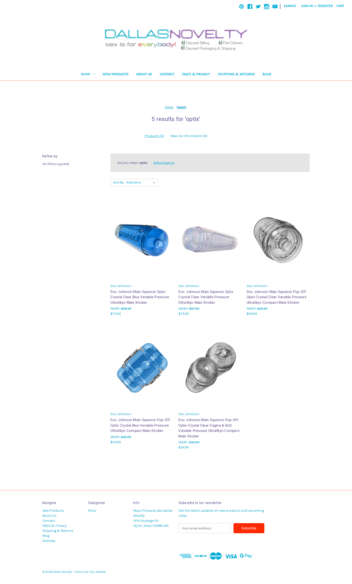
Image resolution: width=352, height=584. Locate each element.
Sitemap (48, 541)
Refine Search (164, 163)
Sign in (307, 6)
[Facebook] (249, 6)
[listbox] (142, 182)
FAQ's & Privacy (196, 74)
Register (325, 6)
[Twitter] (258, 6)
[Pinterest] (241, 6)
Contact (167, 74)
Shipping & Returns (236, 74)
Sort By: (118, 182)
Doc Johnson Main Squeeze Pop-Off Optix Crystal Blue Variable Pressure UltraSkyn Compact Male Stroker (140, 425)
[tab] (154, 136)
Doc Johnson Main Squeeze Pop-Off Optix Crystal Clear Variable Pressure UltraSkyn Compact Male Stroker (277, 297)
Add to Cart (142, 243)
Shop (85, 74)
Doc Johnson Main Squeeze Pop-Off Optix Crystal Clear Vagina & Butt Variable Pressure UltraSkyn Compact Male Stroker (208, 428)
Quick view (141, 235)
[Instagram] (266, 6)
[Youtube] (275, 6)
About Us (144, 74)
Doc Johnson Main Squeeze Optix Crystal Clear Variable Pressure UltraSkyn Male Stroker (205, 297)
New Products (115, 74)
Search (290, 6)
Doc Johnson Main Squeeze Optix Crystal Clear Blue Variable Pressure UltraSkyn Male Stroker (139, 297)
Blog (266, 74)
